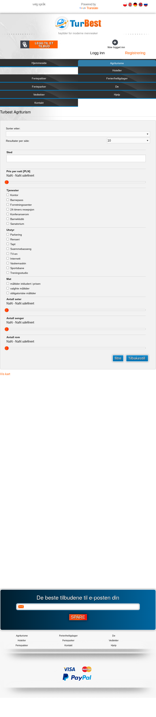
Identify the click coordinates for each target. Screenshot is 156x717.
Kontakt (39, 102)
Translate (92, 8)
